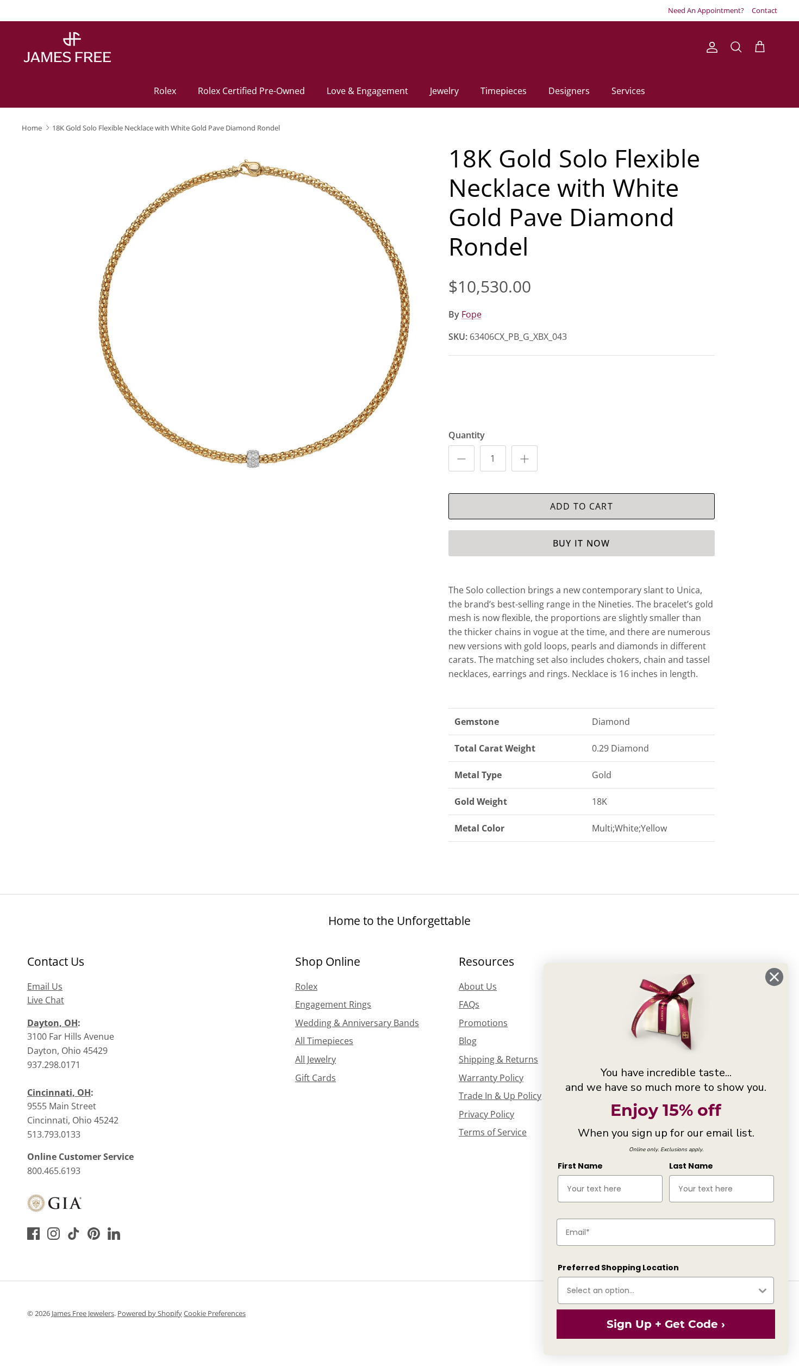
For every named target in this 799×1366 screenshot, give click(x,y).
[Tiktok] (73, 1233)
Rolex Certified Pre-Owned (251, 91)
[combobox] (661, 1290)
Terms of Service (493, 1132)
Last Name (691, 1165)
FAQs (469, 1004)
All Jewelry (315, 1059)
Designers (569, 91)
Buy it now (581, 543)
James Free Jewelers (83, 1313)
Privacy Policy (486, 1114)
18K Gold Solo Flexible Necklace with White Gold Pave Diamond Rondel (166, 128)
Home (32, 128)
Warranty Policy (491, 1078)
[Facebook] (33, 1233)
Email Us (45, 986)
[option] (254, 314)
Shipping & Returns (498, 1059)
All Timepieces (324, 1041)
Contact (764, 10)
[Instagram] (53, 1233)
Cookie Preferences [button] (215, 1313)
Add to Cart (581, 506)
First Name (580, 1165)
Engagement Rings (333, 1004)
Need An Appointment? (706, 10)
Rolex (165, 91)
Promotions (483, 1023)
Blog (468, 1041)
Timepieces (503, 91)
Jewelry (444, 91)
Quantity (466, 435)
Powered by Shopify (149, 1313)
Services (628, 91)
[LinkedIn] (114, 1233)
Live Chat (45, 1000)
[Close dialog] (774, 976)
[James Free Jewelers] (66, 47)
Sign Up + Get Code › (666, 1324)
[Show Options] (762, 1290)
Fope (471, 314)
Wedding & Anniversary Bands (357, 1023)
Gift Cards (315, 1078)
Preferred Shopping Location (618, 1267)
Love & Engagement (367, 91)
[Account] (710, 47)
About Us (478, 986)
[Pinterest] (94, 1233)
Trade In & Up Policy (500, 1096)
